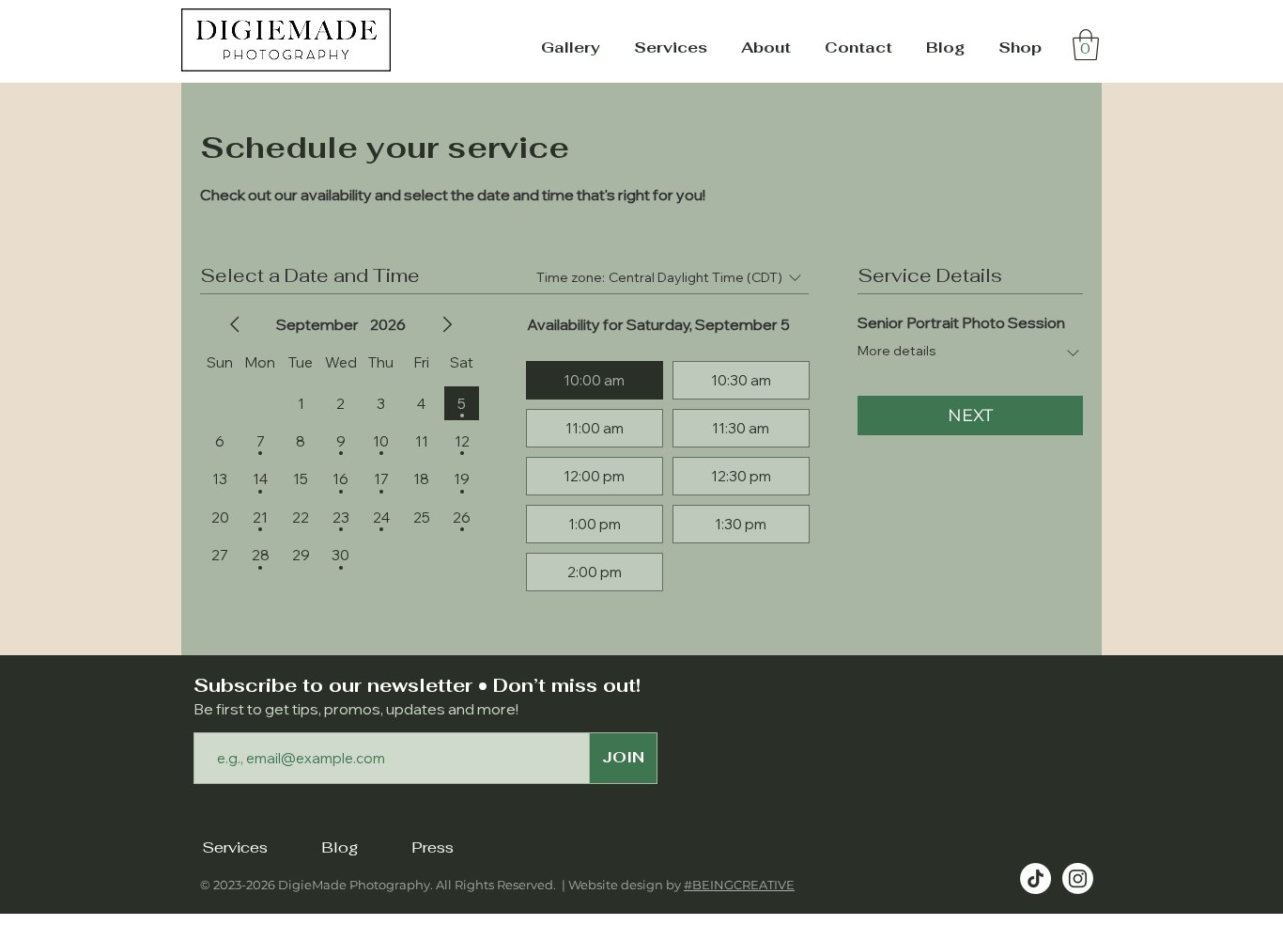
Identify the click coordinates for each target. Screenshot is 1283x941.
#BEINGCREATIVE (739, 884)
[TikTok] (1035, 878)
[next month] (447, 324)
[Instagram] (1077, 878)
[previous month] (235, 324)
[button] (570, 47)
